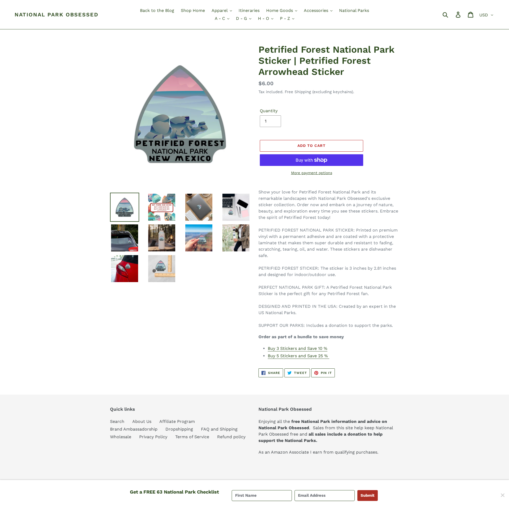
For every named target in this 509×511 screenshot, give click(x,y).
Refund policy (231, 436)
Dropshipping (179, 429)
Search (117, 421)
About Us (141, 421)
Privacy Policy (153, 436)
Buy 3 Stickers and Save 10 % (297, 348)
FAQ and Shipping (219, 429)
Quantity (269, 110)
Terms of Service (192, 436)
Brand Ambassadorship (133, 429)
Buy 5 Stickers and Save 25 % (298, 355)
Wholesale (120, 436)
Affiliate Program (177, 421)
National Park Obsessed (56, 14)
